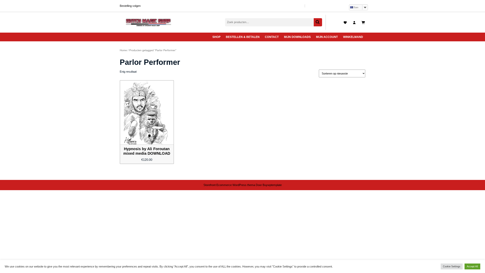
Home (123, 50)
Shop (216, 36)
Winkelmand (353, 36)
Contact (272, 36)
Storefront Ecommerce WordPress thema (229, 185)
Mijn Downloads (297, 36)
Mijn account (327, 36)
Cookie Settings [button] (451, 266)
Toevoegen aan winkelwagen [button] (149, 135)
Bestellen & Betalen (243, 36)
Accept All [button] (472, 266)
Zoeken (318, 22)
